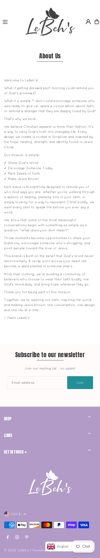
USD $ (16, 514)
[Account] (88, 21)
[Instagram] (17, 537)
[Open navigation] (10, 21)
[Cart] (97, 21)
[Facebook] (8, 537)
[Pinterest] (26, 537)
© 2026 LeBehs (16, 550)
